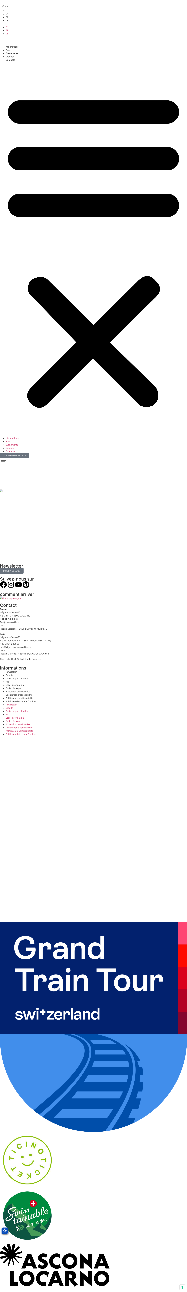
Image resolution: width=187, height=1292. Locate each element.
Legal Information (14, 685)
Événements (11, 53)
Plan (7, 50)
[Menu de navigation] (3, 461)
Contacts (10, 59)
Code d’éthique (13, 688)
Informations (11, 46)
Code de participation (16, 678)
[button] (93, 248)
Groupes (9, 56)
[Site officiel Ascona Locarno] (55, 1286)
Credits (9, 675)
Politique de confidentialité (19, 698)
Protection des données (17, 691)
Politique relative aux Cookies (20, 701)
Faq (7, 681)
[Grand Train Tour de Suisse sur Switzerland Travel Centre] (93, 1131)
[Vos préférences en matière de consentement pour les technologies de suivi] (182, 1287)
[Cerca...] (93, 6)
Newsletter (11, 671)
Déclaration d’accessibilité (18, 694)
